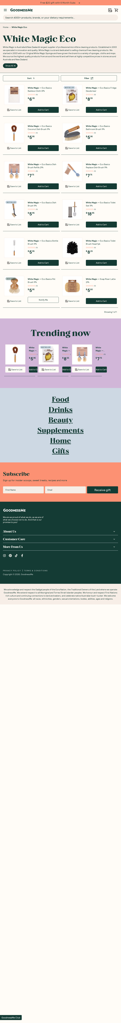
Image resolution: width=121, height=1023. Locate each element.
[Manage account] (5, 10)
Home (5, 27)
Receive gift (102, 490)
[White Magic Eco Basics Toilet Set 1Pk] (72, 209)
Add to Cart (43, 110)
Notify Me (43, 300)
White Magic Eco (19, 27)
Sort (29, 78)
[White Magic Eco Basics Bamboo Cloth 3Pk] (14, 95)
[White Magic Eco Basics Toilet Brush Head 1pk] (72, 248)
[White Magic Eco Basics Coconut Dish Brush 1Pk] (14, 133)
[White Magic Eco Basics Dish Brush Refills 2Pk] (14, 171)
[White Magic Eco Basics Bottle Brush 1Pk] (14, 248)
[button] (11, 1017)
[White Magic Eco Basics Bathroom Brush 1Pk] (72, 133)
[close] (14, 65)
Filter (86, 78)
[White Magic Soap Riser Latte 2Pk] (72, 286)
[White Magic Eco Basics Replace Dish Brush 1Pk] (72, 171)
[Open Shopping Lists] (110, 10)
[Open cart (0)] (116, 10)
